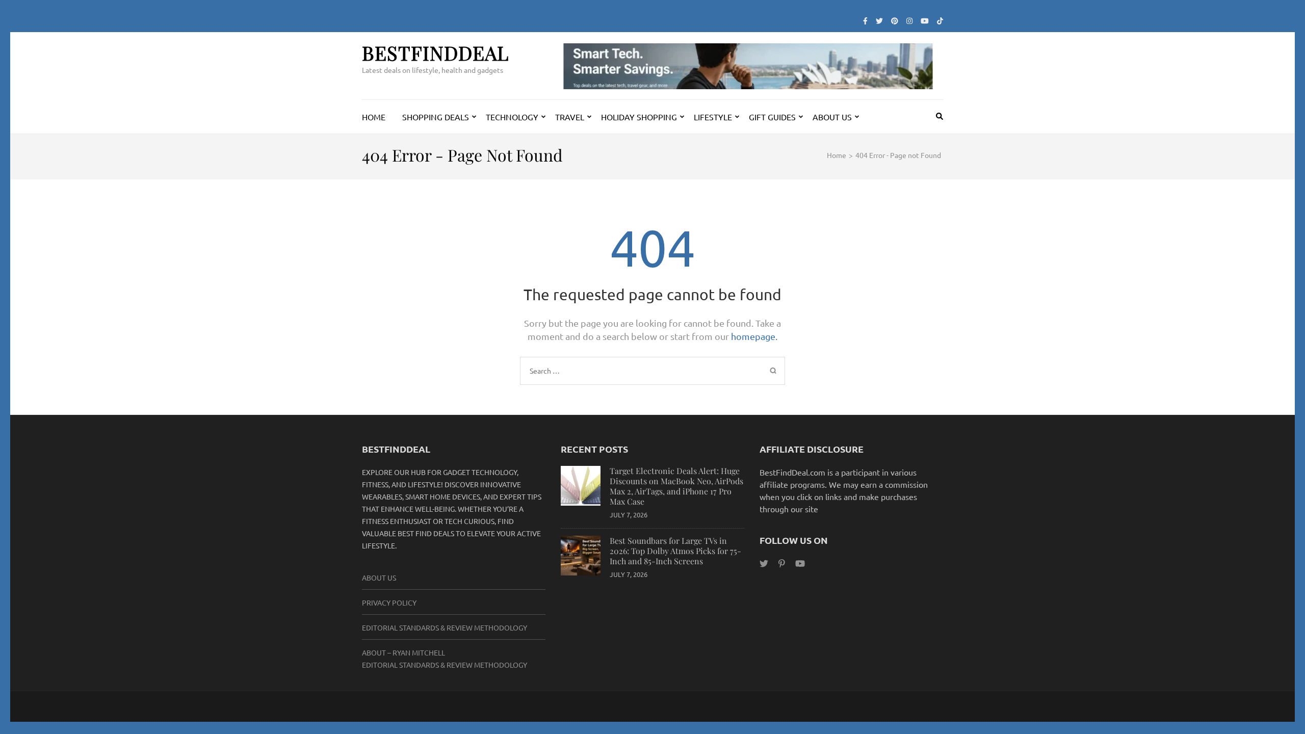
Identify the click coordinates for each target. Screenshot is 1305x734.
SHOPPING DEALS (435, 117)
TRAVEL (569, 117)
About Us (379, 577)
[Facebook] (865, 20)
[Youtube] (925, 20)
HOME (373, 117)
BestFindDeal (435, 53)
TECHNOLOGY (512, 117)
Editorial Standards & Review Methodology (444, 627)
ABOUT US (832, 117)
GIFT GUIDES (772, 117)
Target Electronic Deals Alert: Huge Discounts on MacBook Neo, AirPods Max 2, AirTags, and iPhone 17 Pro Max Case (676, 486)
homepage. (754, 336)
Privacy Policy (389, 602)
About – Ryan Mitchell (403, 652)
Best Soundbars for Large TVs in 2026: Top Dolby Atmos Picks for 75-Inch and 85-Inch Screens (675, 550)
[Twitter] (879, 20)
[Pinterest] (894, 20)
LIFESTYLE (713, 117)
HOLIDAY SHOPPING (639, 117)
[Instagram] (909, 20)
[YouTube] (800, 563)
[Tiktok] (940, 20)
